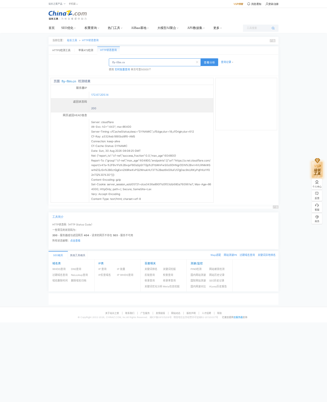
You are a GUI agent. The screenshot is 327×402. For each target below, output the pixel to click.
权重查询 (91, 28)
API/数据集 (194, 28)
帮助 (219, 313)
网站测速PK (230, 255)
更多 (216, 28)
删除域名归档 (78, 280)
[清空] (197, 62)
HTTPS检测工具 (61, 50)
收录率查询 (169, 280)
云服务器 (238, 317)
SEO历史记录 (216, 280)
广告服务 (145, 313)
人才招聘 (206, 313)
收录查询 (150, 280)
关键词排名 (151, 269)
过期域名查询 (247, 255)
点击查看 (75, 240)
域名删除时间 (60, 280)
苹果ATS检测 (85, 50)
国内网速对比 (198, 286)
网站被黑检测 (217, 269)
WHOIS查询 (59, 269)
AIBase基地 (138, 28)
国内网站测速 (198, 275)
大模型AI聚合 (166, 28)
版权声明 (191, 313)
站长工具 (72, 40)
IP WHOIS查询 (125, 275)
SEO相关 (58, 255)
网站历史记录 (217, 275)
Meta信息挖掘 (171, 286)
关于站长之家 (112, 313)
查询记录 (226, 62)
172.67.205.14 (100, 94)
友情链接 (160, 313)
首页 (52, 28)
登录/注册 (273, 4)
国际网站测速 (198, 280)
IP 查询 (102, 269)
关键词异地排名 (267, 255)
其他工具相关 (77, 255)
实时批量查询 (122, 69)
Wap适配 (216, 255)
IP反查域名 (104, 275)
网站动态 (175, 313)
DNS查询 (76, 269)
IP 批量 (121, 269)
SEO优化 (67, 28)
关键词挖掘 (169, 269)
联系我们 (129, 313)
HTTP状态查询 (90, 40)
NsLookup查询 (79, 275)
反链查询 (150, 275)
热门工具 (114, 28)
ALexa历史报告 (218, 286)
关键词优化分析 (153, 286)
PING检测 (196, 269)
